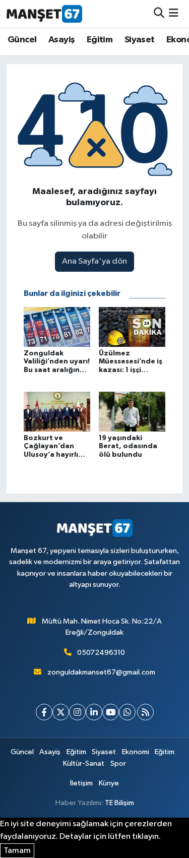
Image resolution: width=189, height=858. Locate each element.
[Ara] (159, 13)
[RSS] (145, 712)
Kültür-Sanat (83, 763)
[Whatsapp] (127, 712)
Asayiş (61, 39)
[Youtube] (110, 712)
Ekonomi (135, 752)
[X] (60, 712)
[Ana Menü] (173, 13)
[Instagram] (77, 712)
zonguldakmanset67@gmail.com (101, 672)
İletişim (81, 783)
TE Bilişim (119, 803)
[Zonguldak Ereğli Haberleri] (44, 13)
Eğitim (99, 39)
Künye (109, 783)
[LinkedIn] (94, 712)
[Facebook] (44, 712)
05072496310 (101, 652)
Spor (118, 763)
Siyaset (139, 39)
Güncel (22, 39)
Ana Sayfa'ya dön (94, 261)
